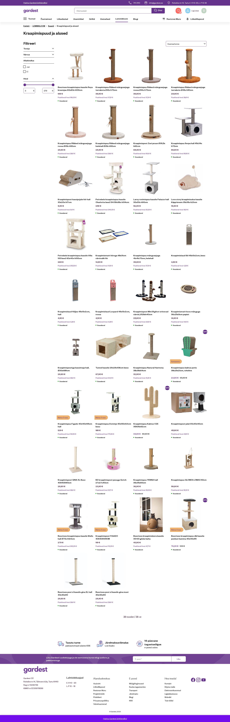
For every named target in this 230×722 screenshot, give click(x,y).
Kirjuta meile (170, 686)
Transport (133, 690)
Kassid (51, 26)
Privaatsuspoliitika (101, 700)
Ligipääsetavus (171, 693)
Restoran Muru (174, 19)
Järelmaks (133, 693)
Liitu (178, 659)
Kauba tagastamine (137, 686)
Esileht (26, 26)
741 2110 (136, 2)
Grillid (92, 19)
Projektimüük (99, 693)
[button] (119, 10)
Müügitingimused (136, 683)
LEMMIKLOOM (38, 26)
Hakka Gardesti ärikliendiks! (35, 2)
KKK (131, 700)
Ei (27, 71)
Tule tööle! (169, 700)
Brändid (168, 697)
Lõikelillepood (197, 19)
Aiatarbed (105, 19)
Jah (28, 66)
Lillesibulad (62, 19)
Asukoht (96, 683)
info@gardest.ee (156, 2)
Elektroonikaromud (173, 690)
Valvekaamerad (100, 703)
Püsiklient (97, 697)
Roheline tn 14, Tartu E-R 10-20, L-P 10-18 (189, 2)
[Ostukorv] (204, 10)
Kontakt (168, 683)
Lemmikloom (121, 18)
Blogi (135, 19)
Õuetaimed (46, 19)
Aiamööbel (78, 19)
